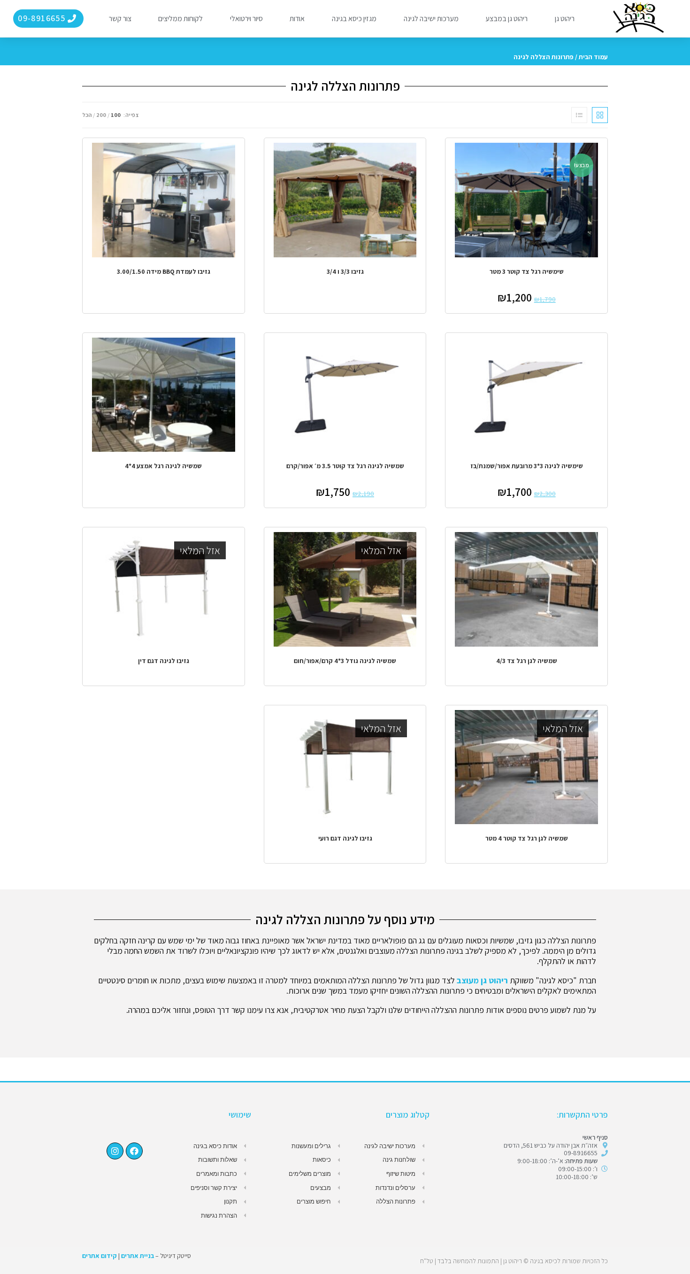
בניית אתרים (137, 1255)
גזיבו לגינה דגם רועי (345, 838)
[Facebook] (134, 1151)
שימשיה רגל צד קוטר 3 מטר (527, 271)
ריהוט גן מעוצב (482, 980)
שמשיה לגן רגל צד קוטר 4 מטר (526, 838)
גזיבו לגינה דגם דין (163, 660)
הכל (87, 114)
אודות (297, 18)
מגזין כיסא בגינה (354, 18)
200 (101, 114)
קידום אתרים (99, 1255)
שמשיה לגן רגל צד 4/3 (526, 660)
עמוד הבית (593, 57)
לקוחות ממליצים (180, 18)
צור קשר (120, 18)
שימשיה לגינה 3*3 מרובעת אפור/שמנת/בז (526, 466)
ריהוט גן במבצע (506, 18)
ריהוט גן (565, 18)
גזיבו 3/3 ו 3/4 (345, 271)
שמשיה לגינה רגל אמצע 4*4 (163, 466)
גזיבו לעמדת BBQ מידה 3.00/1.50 (163, 271)
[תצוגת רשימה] (579, 115)
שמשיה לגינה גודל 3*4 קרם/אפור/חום (345, 660)
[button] (48, 18)
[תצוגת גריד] (600, 115)
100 (116, 114)
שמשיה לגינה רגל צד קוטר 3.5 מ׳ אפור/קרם (345, 466)
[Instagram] (115, 1151)
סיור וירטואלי (246, 18)
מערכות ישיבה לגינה (431, 18)
